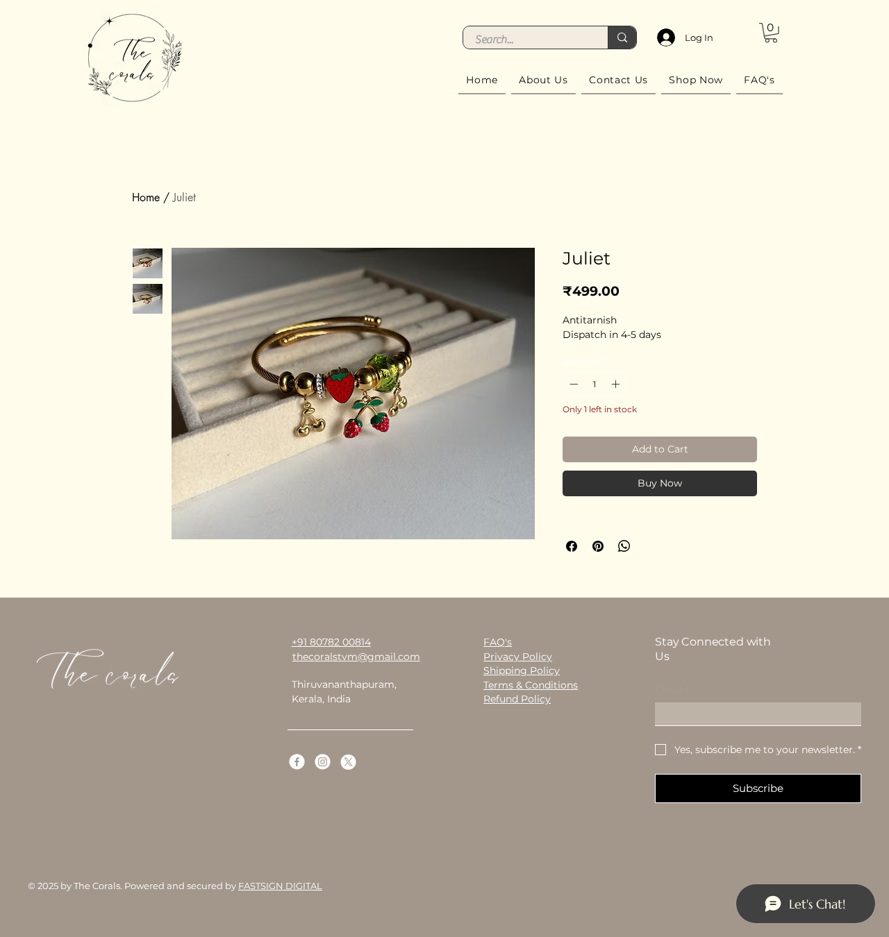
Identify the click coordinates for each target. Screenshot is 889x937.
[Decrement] (572, 384)
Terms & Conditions (530, 685)
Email (672, 691)
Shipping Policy (521, 670)
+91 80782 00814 (331, 642)
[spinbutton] (594, 384)
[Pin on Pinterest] (598, 546)
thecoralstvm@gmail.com (356, 656)
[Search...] (622, 37)
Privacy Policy (517, 656)
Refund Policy (517, 699)
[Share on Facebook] (571, 546)
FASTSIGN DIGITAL (280, 885)
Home (146, 197)
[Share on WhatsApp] (624, 546)
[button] (771, 33)
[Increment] (616, 384)
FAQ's (497, 642)
